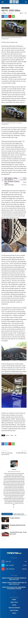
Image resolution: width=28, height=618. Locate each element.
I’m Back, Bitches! (15, 518)
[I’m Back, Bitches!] (5, 519)
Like (26, 561)
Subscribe (24, 569)
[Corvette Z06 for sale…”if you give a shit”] (5, 534)
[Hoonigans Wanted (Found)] (5, 526)
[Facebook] (14, 507)
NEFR (12, 435)
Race (7, 5)
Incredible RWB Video (21, 453)
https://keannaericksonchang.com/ (14, 471)
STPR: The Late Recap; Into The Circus (7, 453)
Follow (25, 565)
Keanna (4, 13)
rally (15, 435)
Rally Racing (7, 7)
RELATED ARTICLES (7, 514)
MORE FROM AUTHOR (19, 514)
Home (2, 5)
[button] (26, 2)
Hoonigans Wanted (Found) (17, 525)
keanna (7, 435)
